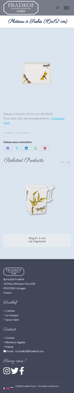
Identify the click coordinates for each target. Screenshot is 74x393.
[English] (8, 388)
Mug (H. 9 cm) (37, 239)
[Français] (5, 388)
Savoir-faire (12, 319)
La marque (12, 315)
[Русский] (12, 388)
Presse (9, 346)
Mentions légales (15, 342)
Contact (10, 337)
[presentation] (62, 162)
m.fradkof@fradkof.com (29, 351)
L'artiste (10, 310)
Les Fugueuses (22, 132)
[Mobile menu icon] (66, 7)
